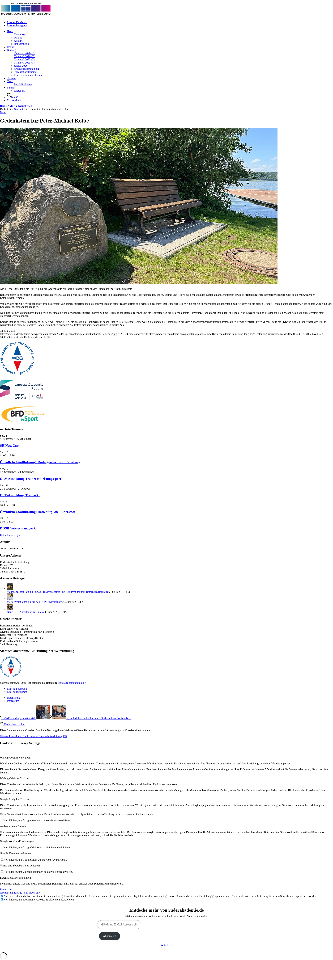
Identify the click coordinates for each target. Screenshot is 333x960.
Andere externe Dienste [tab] (13, 826)
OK (65, 736)
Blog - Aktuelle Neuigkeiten (16, 105)
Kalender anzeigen (10, 535)
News (3, 112)
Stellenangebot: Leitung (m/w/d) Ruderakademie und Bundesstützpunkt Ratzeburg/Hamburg (57, 591)
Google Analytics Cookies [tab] (14, 799)
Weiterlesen (166, 945)
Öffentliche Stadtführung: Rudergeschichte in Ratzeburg (40, 462)
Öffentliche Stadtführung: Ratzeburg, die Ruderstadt (37, 512)
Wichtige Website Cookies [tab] (14, 778)
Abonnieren (109, 935)
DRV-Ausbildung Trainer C (20, 495)
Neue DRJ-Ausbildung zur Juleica (26, 611)
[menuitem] (170, 37)
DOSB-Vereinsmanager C (18, 528)
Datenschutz (7, 889)
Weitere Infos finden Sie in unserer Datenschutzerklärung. (31, 736)
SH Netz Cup (9, 445)
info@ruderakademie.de (72, 682)
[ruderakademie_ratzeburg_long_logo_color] (26, 16)
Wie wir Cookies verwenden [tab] (15, 757)
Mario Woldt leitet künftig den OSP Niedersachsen (34, 601)
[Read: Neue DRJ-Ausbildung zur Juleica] (10, 608)
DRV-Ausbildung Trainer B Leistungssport (30, 479)
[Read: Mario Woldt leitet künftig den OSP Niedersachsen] (10, 598)
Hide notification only (29, 892)
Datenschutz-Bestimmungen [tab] (15, 877)
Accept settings (8, 892)
